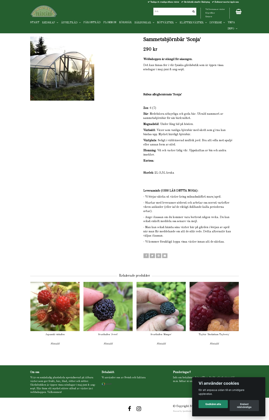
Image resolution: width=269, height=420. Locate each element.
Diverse (216, 22)
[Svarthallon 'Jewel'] (108, 306)
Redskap (49, 22)
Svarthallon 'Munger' (161, 334)
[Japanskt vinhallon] (55, 306)
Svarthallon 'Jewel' (108, 334)
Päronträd (92, 22)
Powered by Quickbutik (182, 411)
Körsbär (125, 22)
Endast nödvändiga (244, 405)
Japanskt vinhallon (55, 334)
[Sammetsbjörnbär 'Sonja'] (81, 69)
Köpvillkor (210, 13)
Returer (208, 17)
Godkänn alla (213, 404)
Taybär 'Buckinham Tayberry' (214, 334)
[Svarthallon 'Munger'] (161, 306)
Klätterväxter (192, 22)
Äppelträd (70, 22)
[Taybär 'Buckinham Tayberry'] (214, 306)
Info (232, 28)
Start (34, 22)
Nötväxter (166, 22)
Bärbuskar (143, 22)
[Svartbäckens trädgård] (43, 11)
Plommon (109, 22)
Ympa (231, 22)
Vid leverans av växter (215, 9)
